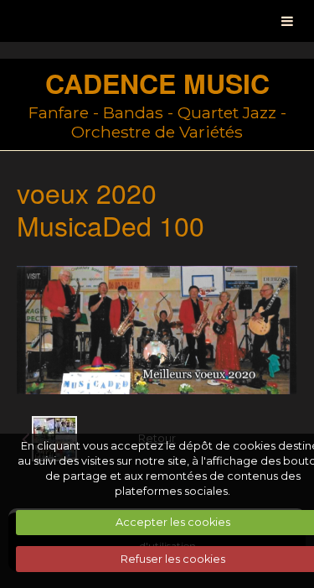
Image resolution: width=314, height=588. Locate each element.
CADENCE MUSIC (157, 83)
